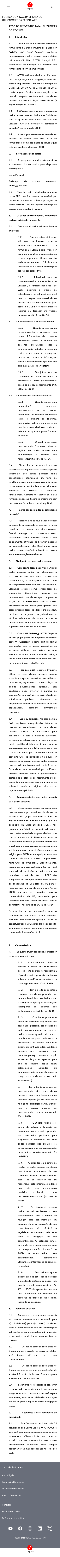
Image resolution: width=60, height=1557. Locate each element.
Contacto (6, 1505)
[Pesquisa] (52, 7)
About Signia (8, 1475)
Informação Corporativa (13, 1482)
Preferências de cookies (13, 1518)
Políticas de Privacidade (13, 1489)
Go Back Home (15, 1467)
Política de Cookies (11, 1512)
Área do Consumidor (11, 1495)
